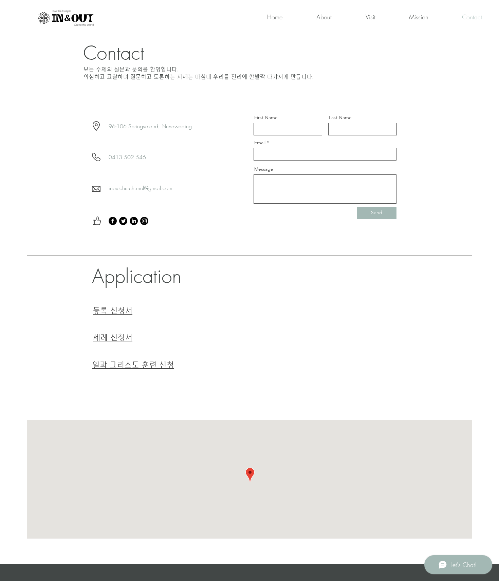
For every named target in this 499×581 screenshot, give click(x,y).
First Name (266, 117)
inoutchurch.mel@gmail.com (140, 188)
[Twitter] (123, 221)
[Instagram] (144, 221)
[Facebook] (113, 221)
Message (263, 169)
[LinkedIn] (134, 221)
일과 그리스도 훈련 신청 (133, 365)
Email (259, 142)
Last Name (340, 117)
